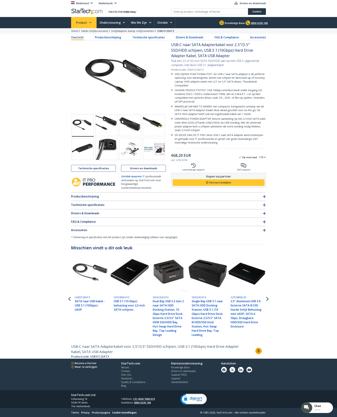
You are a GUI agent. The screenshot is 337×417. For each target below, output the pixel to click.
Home (74, 31)
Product (82, 23)
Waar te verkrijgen (86, 366)
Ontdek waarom (131, 176)
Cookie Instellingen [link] (124, 412)
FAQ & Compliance (227, 37)
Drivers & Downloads (189, 37)
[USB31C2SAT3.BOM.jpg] (130, 149)
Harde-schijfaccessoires (94, 31)
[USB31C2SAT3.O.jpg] (106, 149)
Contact (125, 371)
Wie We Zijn (139, 23)
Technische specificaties (148, 37)
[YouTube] (249, 369)
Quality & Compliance (133, 382)
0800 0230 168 (142, 402)
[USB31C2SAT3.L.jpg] (130, 125)
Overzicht (77, 37)
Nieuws (125, 367)
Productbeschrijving (108, 37)
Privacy (85, 412)
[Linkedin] (241, 369)
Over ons (126, 374)
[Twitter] (232, 369)
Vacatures (126, 378)
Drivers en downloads (143, 168)
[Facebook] (224, 369)
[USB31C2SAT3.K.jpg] (106, 125)
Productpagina (101, 412)
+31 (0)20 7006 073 (144, 399)
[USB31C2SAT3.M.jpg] (154, 125)
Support (175, 378)
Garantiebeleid (179, 382)
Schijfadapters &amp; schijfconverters (132, 31)
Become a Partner (86, 363)
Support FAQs (179, 374)
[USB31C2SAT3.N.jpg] (83, 149)
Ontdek (162, 23)
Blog (123, 385)
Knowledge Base (234, 23)
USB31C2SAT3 (165, 31)
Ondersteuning (110, 23)
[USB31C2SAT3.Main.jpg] (83, 125)
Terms (75, 412)
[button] (193, 399)
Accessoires (258, 37)
